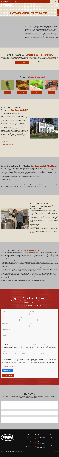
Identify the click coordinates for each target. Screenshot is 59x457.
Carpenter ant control (6, 142)
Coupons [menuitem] (53, 443)
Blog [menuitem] (52, 437)
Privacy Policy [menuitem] (54, 445)
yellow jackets (16, 121)
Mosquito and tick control (7, 144)
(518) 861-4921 (6, 1)
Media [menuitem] (28, 443)
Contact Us (57, 12)
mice (11, 121)
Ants (51, 92)
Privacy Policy (13, 366)
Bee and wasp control (6, 141)
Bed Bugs (22, 92)
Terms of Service (6, 366)
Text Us (15, 1)
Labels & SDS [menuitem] (54, 441)
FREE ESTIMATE (22, 62)
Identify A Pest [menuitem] (54, 439)
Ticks (7, 92)
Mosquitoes (37, 92)
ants (9, 121)
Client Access (54, 1)
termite (16, 123)
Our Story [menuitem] (29, 441)
